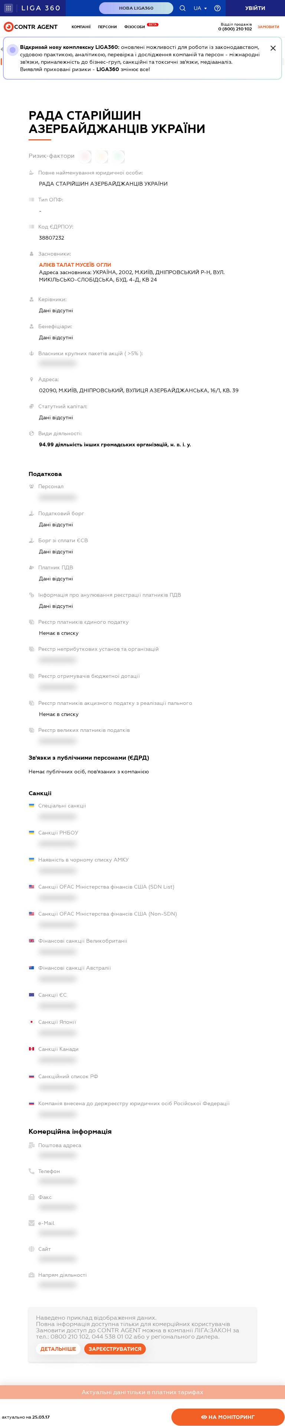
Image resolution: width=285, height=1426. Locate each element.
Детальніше (58, 1349)
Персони (107, 27)
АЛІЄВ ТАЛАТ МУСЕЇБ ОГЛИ (75, 265)
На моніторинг (231, 1417)
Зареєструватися (115, 1349)
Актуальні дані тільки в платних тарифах (142, 1392)
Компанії (81, 27)
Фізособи (136, 27)
